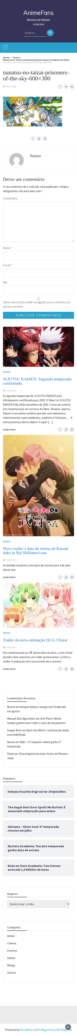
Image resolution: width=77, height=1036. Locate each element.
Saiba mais (9, 669)
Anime (6, 633)
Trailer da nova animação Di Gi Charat (35, 640)
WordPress (27, 1030)
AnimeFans (38, 12)
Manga (11, 965)
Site (5, 282)
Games (11, 958)
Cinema (11, 943)
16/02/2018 (10, 86)
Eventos (12, 950)
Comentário (10, 198)
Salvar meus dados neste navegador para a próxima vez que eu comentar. (36, 304)
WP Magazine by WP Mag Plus (54, 1030)
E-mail (7, 265)
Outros (11, 972)
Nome (7, 248)
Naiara (35, 155)
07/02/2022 (10, 647)
